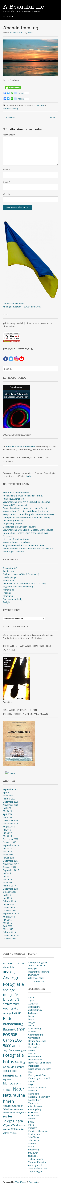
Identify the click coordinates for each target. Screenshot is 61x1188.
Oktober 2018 (9, 842)
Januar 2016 (8, 904)
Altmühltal (33, 1003)
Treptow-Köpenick (37, 1162)
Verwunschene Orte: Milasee (16, 542)
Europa (31, 1050)
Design (5, 1050)
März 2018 (8, 854)
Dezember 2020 (10, 801)
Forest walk (8, 580)
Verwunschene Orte (37, 1168)
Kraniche (18, 1076)
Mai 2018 (7, 851)
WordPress (20, 1182)
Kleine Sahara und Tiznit (39, 1068)
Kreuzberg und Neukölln (39, 1078)
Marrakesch (34, 1093)
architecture (11, 1004)
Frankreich (33, 1053)
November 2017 (11, 863)
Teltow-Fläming (35, 1159)
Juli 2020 (7, 808)
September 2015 (11, 913)
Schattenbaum (11, 1109)
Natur (18, 1089)
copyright (32, 968)
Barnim (31, 1016)
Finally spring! (9, 577)
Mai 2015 (7, 923)
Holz (14, 1070)
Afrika (31, 997)
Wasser (22, 1125)
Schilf (21, 1109)
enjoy (30, 32)
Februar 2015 (9, 932)
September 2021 (11, 789)
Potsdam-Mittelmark (38, 1131)
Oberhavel (33, 1112)
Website (6, 194)
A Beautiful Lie (23, 7)
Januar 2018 (8, 857)
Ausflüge (7, 1013)
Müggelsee (7, 1090)
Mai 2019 (7, 836)
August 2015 (9, 916)
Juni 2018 (7, 848)
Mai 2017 (7, 879)
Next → (54, 117)
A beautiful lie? (10, 568)
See (5, 1116)
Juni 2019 (7, 832)
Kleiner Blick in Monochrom (16, 492)
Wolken (13, 1133)
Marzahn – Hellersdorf (39, 1096)
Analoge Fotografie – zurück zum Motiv (22, 306)
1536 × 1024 (38, 105)
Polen (31, 1124)
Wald (14, 1125)
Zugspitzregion (35, 1171)
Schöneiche (33, 1140)
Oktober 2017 (9, 867)
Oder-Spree (33, 1115)
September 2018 (11, 845)
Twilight (6, 602)
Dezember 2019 (10, 820)
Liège (30, 1084)
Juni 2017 (7, 876)
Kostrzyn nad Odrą (37, 1075)
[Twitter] (11, 358)
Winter (6, 1132)
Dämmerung (16, 1050)
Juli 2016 (7, 895)
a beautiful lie (13, 963)
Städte (31, 1146)
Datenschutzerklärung (13, 303)
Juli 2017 (7, 873)
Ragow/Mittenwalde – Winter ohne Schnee (23, 545)
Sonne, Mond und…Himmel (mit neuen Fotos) (25, 508)
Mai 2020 (7, 811)
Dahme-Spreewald (37, 1041)
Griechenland (34, 1056)
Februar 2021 (9, 798)
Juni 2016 (7, 898)
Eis (24, 1050)
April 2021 (7, 792)
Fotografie (13, 1055)
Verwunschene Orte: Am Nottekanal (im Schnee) (26, 511)
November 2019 (11, 823)
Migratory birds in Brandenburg (18, 586)
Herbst (19, 1067)
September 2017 (11, 870)
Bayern (31, 1019)
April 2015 (7, 926)
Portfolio (33, 1182)
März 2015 (8, 929)
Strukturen (33, 1152)
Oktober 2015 (9, 910)
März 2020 (8, 817)
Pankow (32, 1118)
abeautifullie (9, 967)
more (21, 93)
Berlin (16, 1013)
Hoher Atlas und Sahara (39, 1062)
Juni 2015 (7, 919)
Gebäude (8, 1067)
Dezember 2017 (10, 860)
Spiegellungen (13, 1121)
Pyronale (7, 592)
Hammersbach (35, 1059)
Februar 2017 (9, 885)
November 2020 (11, 804)
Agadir (31, 1000)
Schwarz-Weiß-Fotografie (14, 1112)
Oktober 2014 (9, 938)
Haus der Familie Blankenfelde (20, 446)
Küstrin (31, 1081)
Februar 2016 (9, 901)
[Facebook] (5, 358)
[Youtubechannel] (21, 358)
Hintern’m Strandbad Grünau (16, 539)
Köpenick (7, 1079)
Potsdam (32, 1127)
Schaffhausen (34, 1137)
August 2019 (9, 826)
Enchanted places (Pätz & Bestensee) (21, 574)
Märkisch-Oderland (37, 1087)
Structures (8, 596)
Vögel (6, 1125)
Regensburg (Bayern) (13, 523)
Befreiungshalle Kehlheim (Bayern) (19, 526)
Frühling (20, 1062)
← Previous (9, 117)
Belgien (31, 1022)
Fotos (8, 1061)
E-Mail (6, 182)
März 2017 (8, 882)
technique (33, 1155)
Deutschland (34, 1044)
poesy (31, 1121)
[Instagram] (16, 358)
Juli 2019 (7, 829)
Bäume (8, 1029)
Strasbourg (33, 1149)
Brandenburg (13, 1024)
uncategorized (35, 1165)
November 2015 (11, 907)
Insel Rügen (33, 1065)
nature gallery (34, 1109)
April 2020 (7, 814)
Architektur (11, 1008)
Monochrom (12, 1083)
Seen (11, 1116)
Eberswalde (33, 1047)
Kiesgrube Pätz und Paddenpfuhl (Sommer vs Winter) (28, 514)
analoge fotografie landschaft (11, 995)
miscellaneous (35, 1106)
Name (6, 169)
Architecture (9, 571)
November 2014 (11, 935)
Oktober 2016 (9, 891)
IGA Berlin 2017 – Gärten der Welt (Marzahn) (24, 583)
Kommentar (9, 134)
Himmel (7, 1070)
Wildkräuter (17, 1129)
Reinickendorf (34, 1134)
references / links (36, 978)
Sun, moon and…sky (12, 599)
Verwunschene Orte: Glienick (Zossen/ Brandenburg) (28, 529)
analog (9, 971)
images (9, 1075)
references (39, 981)
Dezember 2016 (10, 888)
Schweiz (32, 1143)
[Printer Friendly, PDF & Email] (13, 87)
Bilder (8, 1018)
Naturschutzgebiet (13, 1105)
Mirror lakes (8, 589)
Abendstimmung (10, 108)
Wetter (7, 1129)
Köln (30, 1072)
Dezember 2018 (10, 839)
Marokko (32, 1090)
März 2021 (8, 795)
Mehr (28, 476)
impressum (33, 974)
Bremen (32, 1031)
